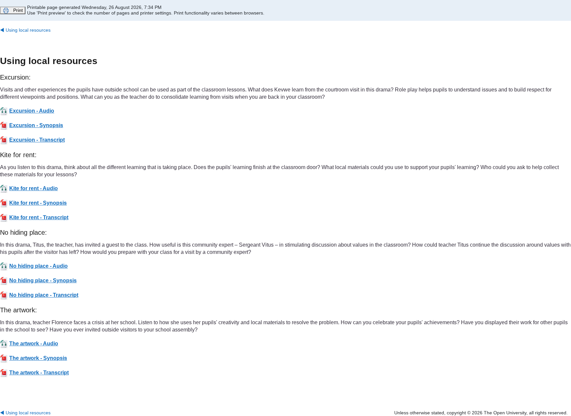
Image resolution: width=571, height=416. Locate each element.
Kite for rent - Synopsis (38, 203)
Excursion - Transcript (37, 140)
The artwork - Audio (33, 343)
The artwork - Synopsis (38, 358)
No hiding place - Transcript (43, 295)
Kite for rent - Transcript (38, 217)
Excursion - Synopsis (36, 125)
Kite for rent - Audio (33, 188)
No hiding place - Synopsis (43, 280)
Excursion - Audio (31, 111)
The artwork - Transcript (39, 372)
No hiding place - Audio (38, 266)
